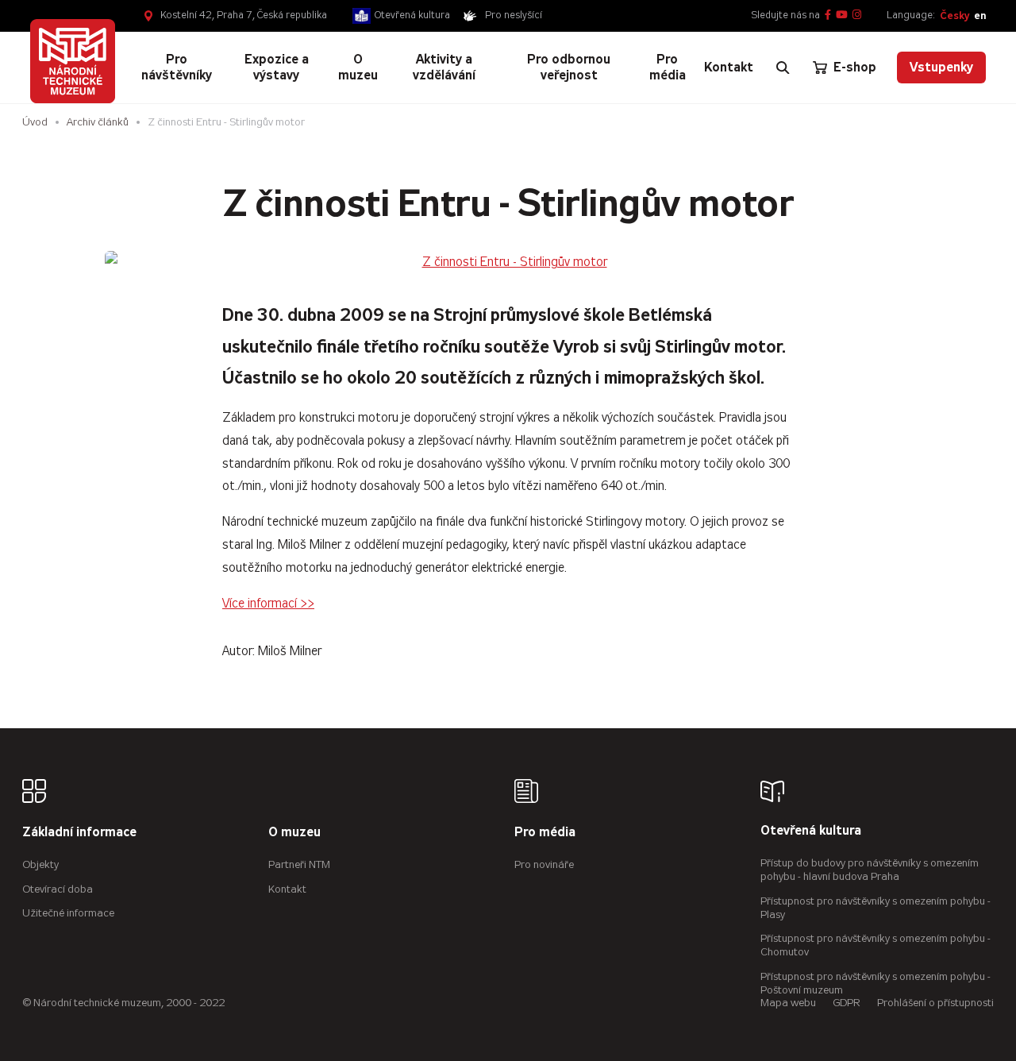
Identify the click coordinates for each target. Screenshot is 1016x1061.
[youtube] (842, 15)
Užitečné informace (68, 913)
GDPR (846, 1003)
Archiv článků (98, 122)
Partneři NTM (299, 864)
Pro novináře (544, 864)
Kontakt (287, 889)
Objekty (40, 864)
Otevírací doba (57, 889)
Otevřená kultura (412, 15)
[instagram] (856, 15)
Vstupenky (941, 67)
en (980, 15)
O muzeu (294, 832)
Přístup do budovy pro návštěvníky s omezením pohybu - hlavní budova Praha (869, 869)
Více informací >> (268, 603)
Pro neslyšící (513, 15)
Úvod (35, 122)
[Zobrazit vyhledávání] (783, 67)
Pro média (544, 832)
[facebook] (828, 15)
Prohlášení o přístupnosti (935, 1003)
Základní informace (79, 832)
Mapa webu (788, 1003)
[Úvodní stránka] (72, 61)
